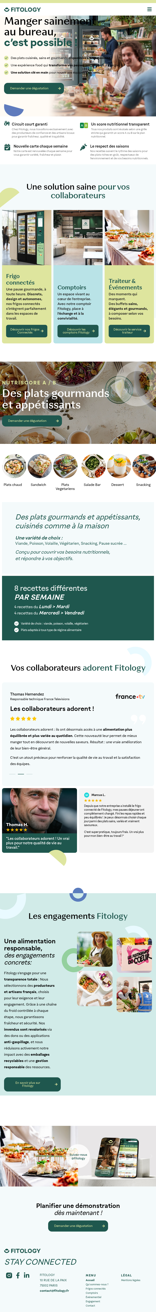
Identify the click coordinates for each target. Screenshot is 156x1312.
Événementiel (93, 1297)
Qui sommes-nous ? (97, 1284)
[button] (4, 1156)
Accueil (90, 1280)
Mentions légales (130, 1280)
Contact (90, 1305)
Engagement (93, 1301)
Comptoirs (92, 1293)
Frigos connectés (96, 1288)
